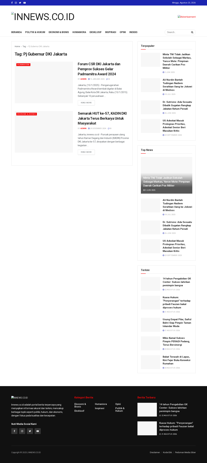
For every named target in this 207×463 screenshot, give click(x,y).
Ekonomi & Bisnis (59, 32)
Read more (86, 103)
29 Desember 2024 (98, 128)
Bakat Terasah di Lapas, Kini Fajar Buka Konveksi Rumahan (176, 360)
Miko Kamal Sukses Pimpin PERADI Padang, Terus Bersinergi (176, 341)
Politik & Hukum (35, 32)
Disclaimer (155, 452)
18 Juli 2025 (169, 94)
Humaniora (79, 32)
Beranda (16, 32)
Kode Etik (167, 452)
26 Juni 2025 (170, 113)
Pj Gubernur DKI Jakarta (38, 46)
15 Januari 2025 (97, 79)
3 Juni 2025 (169, 72)
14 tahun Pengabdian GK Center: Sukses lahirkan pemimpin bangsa (177, 282)
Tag (24, 46)
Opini (123, 32)
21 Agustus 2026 (172, 312)
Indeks (133, 32)
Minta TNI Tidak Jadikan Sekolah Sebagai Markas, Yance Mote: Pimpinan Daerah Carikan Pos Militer (177, 61)
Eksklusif (96, 32)
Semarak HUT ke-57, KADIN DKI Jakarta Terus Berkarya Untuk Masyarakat (102, 118)
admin (83, 79)
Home (17, 46)
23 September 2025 (173, 135)
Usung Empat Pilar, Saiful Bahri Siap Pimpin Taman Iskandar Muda (177, 323)
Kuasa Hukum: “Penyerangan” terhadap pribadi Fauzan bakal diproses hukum (176, 426)
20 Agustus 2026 (172, 349)
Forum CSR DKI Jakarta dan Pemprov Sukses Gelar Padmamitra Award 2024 (99, 69)
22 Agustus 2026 (172, 290)
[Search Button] (193, 32)
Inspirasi (110, 32)
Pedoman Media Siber (185, 452)
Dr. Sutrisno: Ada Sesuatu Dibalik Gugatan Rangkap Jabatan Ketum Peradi (177, 105)
